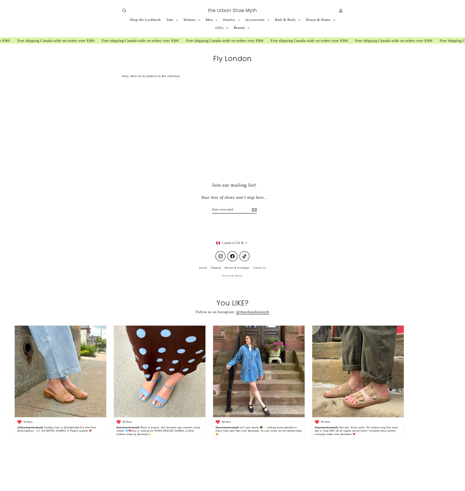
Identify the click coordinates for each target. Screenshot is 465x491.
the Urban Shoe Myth (232, 10)
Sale (170, 20)
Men (210, 20)
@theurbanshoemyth (252, 312)
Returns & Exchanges (237, 267)
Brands (240, 28)
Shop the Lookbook (145, 20)
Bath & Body (286, 20)
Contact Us (259, 267)
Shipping (216, 267)
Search (203, 267)
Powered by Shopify (232, 276)
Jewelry (229, 20)
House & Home (318, 20)
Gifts (220, 28)
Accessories (255, 20)
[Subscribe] (254, 210)
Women (190, 20)
